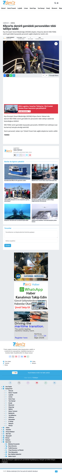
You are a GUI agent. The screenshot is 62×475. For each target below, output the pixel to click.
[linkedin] (54, 382)
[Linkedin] (27, 155)
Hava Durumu (12, 446)
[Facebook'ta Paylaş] (5, 75)
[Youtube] (29, 155)
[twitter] (19, 382)
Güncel (3, 8)
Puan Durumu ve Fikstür (16, 450)
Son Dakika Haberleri (14, 454)
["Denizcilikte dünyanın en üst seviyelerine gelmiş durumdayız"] (17, 191)
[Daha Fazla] (14, 75)
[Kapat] (61, 460)
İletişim (34, 363)
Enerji (48, 8)
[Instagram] (24, 155)
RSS (15, 372)
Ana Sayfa (8, 386)
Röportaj (11, 407)
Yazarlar (7, 363)
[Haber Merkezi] (8, 151)
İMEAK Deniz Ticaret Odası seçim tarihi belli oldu (44, 180)
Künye (6, 365)
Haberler (6, 23)
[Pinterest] (16, 356)
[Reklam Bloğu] (31, 266)
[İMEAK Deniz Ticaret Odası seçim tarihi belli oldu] (45, 171)
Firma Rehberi (10, 432)
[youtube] (36, 382)
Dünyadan (11, 419)
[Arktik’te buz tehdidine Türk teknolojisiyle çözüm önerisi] (45, 211)
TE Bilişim (35, 377)
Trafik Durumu (12, 448)
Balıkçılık (11, 413)
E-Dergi (10, 421)
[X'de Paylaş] (7, 75)
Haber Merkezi (17, 150)
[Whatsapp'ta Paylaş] (10, 75)
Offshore (11, 417)
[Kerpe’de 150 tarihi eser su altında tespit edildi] (17, 211)
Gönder (7, 245)
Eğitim (10, 409)
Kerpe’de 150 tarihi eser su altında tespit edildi (16, 220)
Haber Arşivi (12, 456)
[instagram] (28, 382)
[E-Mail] (14, 155)
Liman (26, 8)
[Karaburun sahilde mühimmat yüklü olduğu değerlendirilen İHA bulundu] (45, 191)
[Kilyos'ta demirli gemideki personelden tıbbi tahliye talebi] (31, 57)
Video (33, 361)
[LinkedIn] (22, 356)
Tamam (5, 462)
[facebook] (10, 382)
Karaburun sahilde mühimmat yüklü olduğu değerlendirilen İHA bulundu (43, 200)
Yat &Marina (12, 415)
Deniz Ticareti (11, 8)
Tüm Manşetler (13, 452)
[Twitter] (20, 155)
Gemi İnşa (33, 8)
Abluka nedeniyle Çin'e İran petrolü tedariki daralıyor (22, 471)
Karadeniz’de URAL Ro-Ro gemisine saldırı (15, 180)
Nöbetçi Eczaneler (14, 444)
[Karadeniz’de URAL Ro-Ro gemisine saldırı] (17, 171)
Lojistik (20, 8)
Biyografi (8, 436)
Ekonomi (54, 8)
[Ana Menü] (57, 3)
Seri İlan (8, 434)
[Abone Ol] (53, 75)
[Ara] (55, 3)
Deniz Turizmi (12, 411)
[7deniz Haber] (9, 3)
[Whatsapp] (28, 356)
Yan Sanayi (41, 8)
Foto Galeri (8, 361)
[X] (13, 356)
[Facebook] (17, 155)
